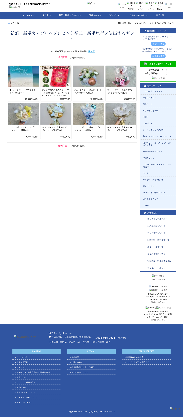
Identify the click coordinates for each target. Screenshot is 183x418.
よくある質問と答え (156, 254)
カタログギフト (27, 15)
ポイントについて (155, 247)
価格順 (83, 51)
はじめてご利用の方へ (157, 219)
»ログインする (158, 44)
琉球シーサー (148, 104)
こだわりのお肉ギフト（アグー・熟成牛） (157, 165)
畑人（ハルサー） (150, 186)
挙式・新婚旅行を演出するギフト (162, 23)
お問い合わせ (77, 362)
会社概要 (75, 357)
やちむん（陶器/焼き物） (154, 180)
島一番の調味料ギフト (152, 151)
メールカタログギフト (152, 91)
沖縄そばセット (149, 158)
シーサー (147, 173)
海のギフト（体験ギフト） (154, 192)
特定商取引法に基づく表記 (159, 261)
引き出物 (47, 15)
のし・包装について (156, 233)
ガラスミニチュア (150, 199)
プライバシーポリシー (157, 268)
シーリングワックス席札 (153, 130)
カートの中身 (22, 357)
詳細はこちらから (158, 279)
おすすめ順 (72, 51)
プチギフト (148, 123)
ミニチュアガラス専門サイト (138, 362)
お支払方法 (21, 387)
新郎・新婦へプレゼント (70, 15)
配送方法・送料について (158, 240)
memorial (147, 205)
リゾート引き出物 (150, 111)
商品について (22, 377)
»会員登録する (158, 56)
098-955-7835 (106, 337)
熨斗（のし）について (26, 392)
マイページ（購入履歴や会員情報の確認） (34, 372)
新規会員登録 (22, 362)
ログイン (20, 367)
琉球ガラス (115, 15)
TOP (120, 23)
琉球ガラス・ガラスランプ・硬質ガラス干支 (157, 144)
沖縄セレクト (95, 15)
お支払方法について (156, 226)
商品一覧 (160, 15)
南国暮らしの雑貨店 (134, 357)
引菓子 (146, 117)
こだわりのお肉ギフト (138, 15)
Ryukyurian (93, 412)
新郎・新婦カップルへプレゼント (135, 23)
